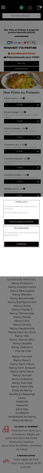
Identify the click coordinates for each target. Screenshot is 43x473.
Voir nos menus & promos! (21, 222)
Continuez (21, 244)
